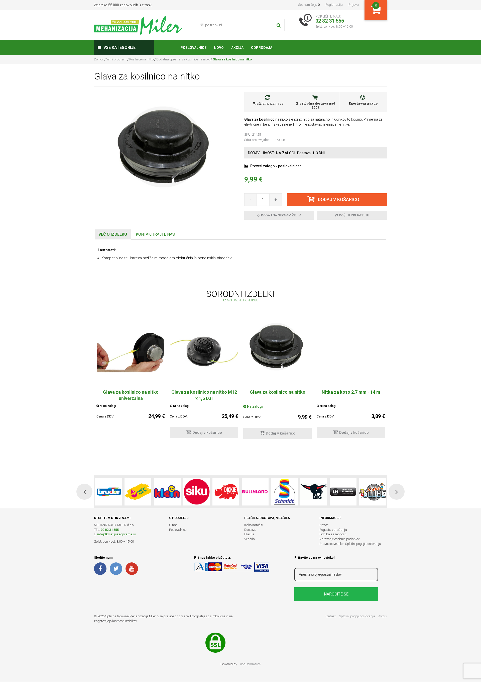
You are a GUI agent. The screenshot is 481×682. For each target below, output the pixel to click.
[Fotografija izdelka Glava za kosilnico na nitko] (165, 147)
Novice (323, 525)
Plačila (249, 534)
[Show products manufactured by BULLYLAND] (255, 491)
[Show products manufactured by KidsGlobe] (372, 491)
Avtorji (382, 616)
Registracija (334, 5)
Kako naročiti (253, 525)
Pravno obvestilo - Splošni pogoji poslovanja (350, 544)
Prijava (353, 5)
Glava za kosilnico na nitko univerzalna (131, 395)
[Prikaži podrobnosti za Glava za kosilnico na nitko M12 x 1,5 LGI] (204, 351)
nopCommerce (250, 664)
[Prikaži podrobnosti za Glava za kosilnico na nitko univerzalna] (130, 351)
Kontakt (330, 616)
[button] (84, 492)
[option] (130, 374)
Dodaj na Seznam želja (280, 215)
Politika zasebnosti (332, 534)
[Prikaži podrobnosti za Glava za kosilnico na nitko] (277, 346)
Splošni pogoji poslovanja (357, 616)
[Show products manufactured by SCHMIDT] (284, 491)
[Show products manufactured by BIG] (313, 491)
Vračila (249, 539)
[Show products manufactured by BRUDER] (108, 491)
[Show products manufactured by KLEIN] (167, 491)
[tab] (113, 234)
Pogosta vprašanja (333, 530)
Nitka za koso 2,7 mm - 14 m (351, 392)
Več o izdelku (112, 234)
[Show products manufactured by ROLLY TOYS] (138, 491)
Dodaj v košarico (207, 432)
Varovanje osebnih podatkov (339, 539)
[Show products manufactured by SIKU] (196, 491)
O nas (173, 525)
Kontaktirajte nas (155, 234)
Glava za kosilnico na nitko (277, 392)
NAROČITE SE (336, 594)
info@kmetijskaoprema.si (116, 534)
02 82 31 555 (110, 530)
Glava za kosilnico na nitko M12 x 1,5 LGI (204, 395)
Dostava (250, 530)
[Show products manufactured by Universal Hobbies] (343, 491)
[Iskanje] (278, 25)
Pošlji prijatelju (353, 215)
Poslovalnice (177, 530)
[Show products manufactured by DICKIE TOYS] (225, 491)
